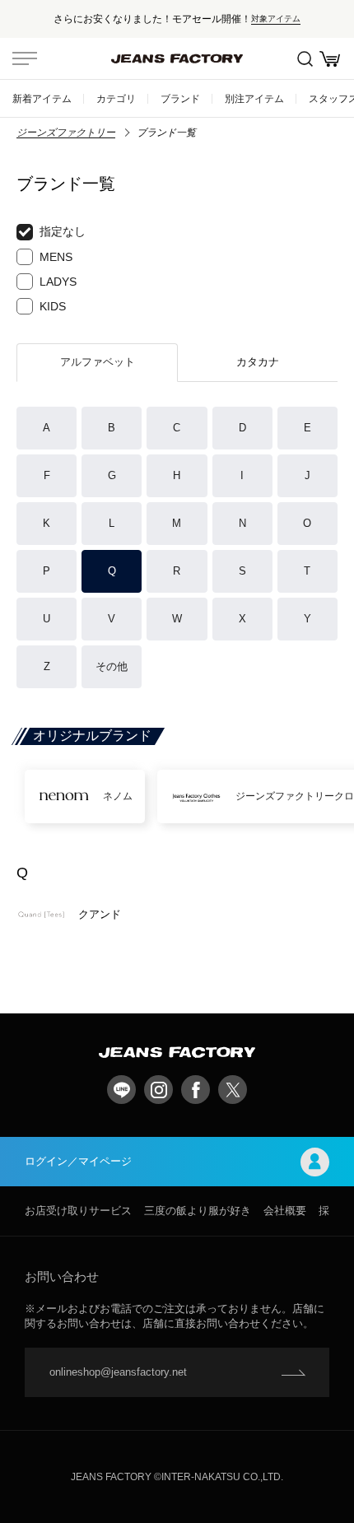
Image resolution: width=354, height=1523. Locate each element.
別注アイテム (254, 98)
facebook (195, 1089)
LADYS (58, 281)
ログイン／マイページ (78, 1161)
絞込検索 (304, 58)
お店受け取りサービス (78, 1210)
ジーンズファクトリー (65, 132)
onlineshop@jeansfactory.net (118, 1372)
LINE (121, 1089)
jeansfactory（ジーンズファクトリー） (177, 58)
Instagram (158, 1089)
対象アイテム (275, 18)
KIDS (53, 306)
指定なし (63, 231)
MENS (56, 256)
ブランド (180, 98)
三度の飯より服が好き (197, 1210)
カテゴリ (116, 98)
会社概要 (284, 1210)
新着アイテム (42, 98)
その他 (111, 666)
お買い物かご (329, 58)
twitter (232, 1089)
